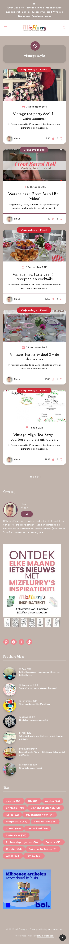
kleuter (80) (13, 800)
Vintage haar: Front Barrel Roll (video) (34, 196)
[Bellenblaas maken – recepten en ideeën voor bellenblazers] (9, 673)
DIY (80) (33, 800)
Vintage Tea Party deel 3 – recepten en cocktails (35, 276)
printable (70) (15, 807)
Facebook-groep (41, 16)
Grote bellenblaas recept (30, 768)
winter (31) (13, 855)
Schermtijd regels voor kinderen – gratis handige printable (41, 737)
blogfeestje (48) (16, 821)
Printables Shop (35, 7)
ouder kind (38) (37, 828)
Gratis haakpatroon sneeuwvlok (33, 720)
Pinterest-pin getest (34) (22, 842)
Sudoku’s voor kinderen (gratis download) (38, 688)
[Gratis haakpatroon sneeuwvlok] (9, 721)
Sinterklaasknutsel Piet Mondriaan (35, 704)
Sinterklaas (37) (16, 835)
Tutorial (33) (53, 842)
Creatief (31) (14, 849)
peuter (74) (52, 800)
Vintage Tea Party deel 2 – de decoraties (34, 357)
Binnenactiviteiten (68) (45, 807)
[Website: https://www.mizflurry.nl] (27, 514)
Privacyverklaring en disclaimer (46, 929)
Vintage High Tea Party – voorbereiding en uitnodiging (35, 437)
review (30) (34, 855)
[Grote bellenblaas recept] (9, 769)
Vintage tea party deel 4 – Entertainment (34, 116)
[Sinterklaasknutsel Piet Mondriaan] (9, 705)
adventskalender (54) (40, 814)
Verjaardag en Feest (34, 69)
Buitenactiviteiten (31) (43, 849)
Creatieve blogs (34, 149)
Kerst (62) (12, 814)
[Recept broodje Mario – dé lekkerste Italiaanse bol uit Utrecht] (9, 753)
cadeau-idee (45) (45, 821)
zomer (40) (13, 828)
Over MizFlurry (15, 7)
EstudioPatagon (45, 935)
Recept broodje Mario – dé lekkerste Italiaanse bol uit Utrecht (42, 753)
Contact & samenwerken (36, 11)
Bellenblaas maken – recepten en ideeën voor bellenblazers (40, 673)
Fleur (24, 503)
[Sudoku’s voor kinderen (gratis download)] (9, 689)
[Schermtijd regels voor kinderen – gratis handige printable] (9, 737)
